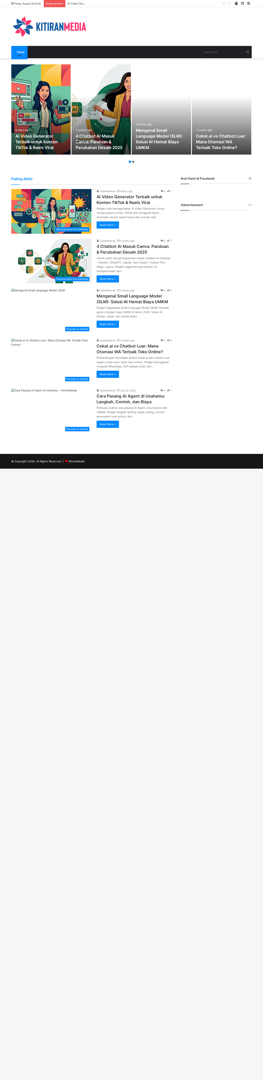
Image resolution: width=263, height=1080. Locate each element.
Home (20, 52)
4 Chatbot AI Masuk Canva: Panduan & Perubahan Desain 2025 (101, 141)
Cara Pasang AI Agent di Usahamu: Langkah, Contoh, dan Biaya (134, 399)
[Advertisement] (216, 277)
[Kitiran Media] (49, 27)
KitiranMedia (76, 461)
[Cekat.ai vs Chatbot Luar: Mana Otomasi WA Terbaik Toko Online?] (221, 109)
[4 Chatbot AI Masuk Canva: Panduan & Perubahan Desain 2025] (101, 109)
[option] (41, 109)
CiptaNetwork (108, 191)
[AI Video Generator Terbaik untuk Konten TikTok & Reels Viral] (41, 109)
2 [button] (133, 162)
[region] (53, 1051)
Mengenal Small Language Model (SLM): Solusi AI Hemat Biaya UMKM (160, 139)
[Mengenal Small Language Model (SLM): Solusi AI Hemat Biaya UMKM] (161, 109)
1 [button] (130, 162)
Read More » (108, 225)
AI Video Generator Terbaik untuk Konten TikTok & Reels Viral (106, 3)
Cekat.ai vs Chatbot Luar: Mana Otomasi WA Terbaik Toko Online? (221, 141)
